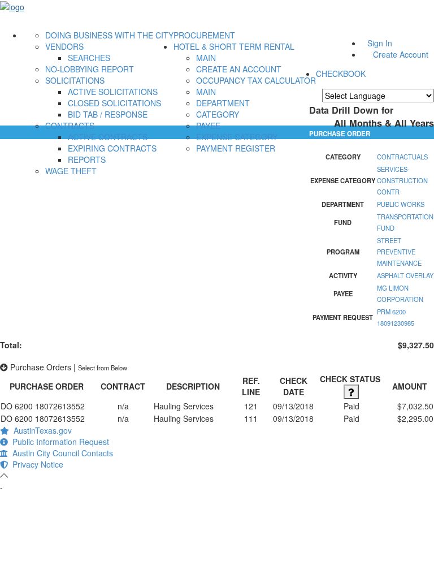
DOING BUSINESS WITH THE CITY (109, 35)
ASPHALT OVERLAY (405, 275)
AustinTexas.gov (40, 430)
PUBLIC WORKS (400, 204)
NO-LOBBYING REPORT (89, 69)
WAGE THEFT (71, 170)
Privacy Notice (35, 464)
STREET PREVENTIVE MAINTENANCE (399, 251)
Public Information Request (58, 441)
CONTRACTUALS (402, 156)
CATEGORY (217, 114)
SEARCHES (89, 57)
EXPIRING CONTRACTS (112, 148)
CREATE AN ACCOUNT (238, 69)
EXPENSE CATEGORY (236, 136)
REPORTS (87, 159)
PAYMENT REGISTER (235, 148)
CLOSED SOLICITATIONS (114, 103)
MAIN (206, 57)
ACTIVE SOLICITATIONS (113, 91)
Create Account (400, 54)
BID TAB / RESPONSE (107, 114)
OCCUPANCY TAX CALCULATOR (256, 80)
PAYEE (208, 125)
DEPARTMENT (223, 103)
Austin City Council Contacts (60, 453)
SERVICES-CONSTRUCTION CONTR (402, 180)
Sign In (379, 43)
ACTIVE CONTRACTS (107, 136)
